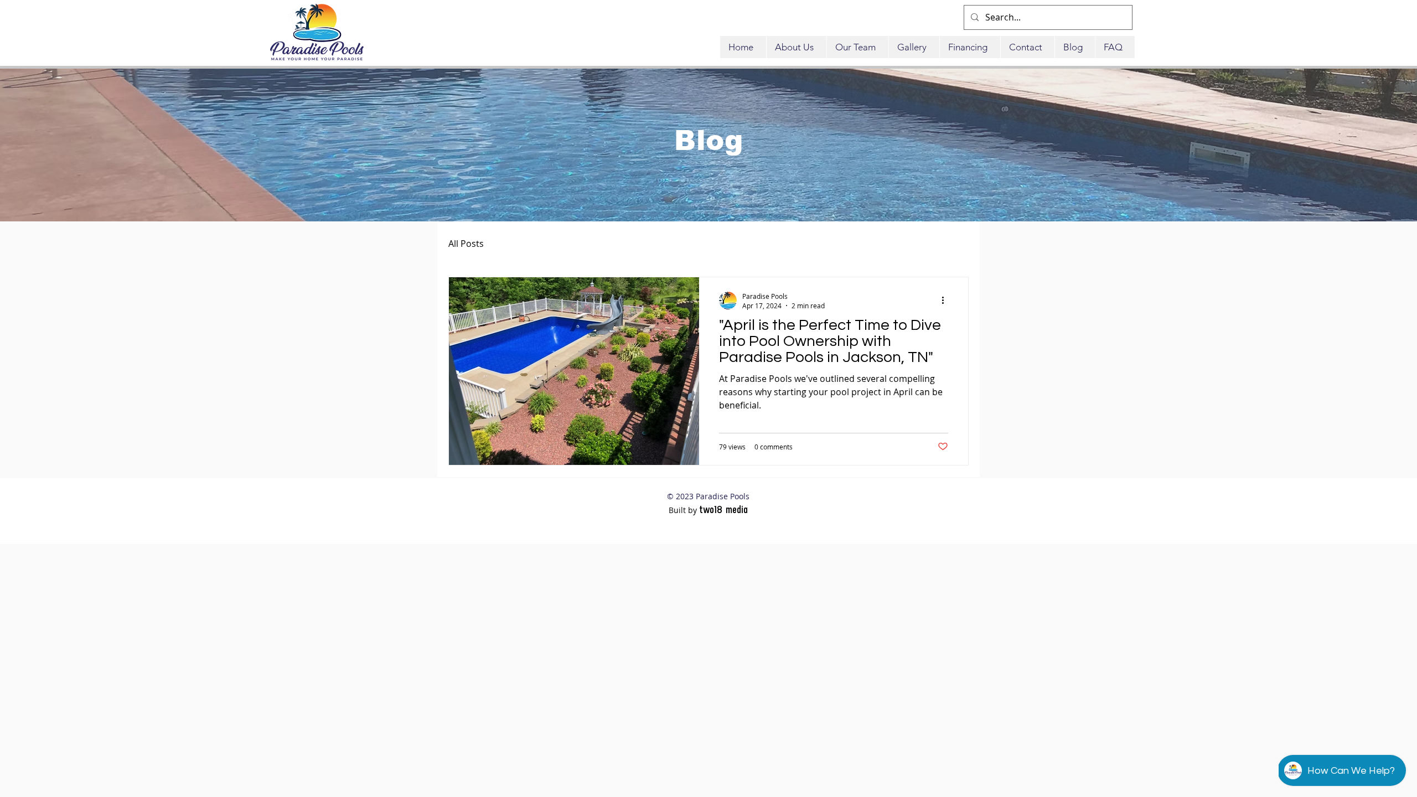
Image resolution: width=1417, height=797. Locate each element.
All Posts (466, 243)
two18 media (723, 509)
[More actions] (946, 300)
